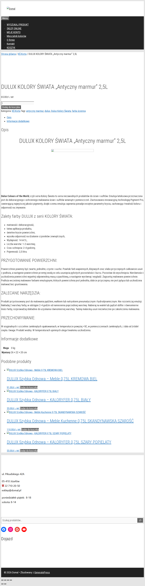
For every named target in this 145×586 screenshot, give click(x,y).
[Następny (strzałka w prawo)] (5, 583)
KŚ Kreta (22, 53)
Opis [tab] (9, 117)
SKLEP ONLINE (14, 28)
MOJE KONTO (14, 32)
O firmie (11, 39)
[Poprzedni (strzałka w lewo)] (2, 583)
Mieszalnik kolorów (16, 36)
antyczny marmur (35, 110)
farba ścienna (79, 110)
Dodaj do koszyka (11, 107)
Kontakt (11, 43)
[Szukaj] (140, 520)
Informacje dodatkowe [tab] (18, 121)
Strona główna (8, 53)
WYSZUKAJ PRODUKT (18, 24)
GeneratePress (42, 572)
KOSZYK (11, 47)
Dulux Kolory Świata (61, 110)
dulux (47, 110)
